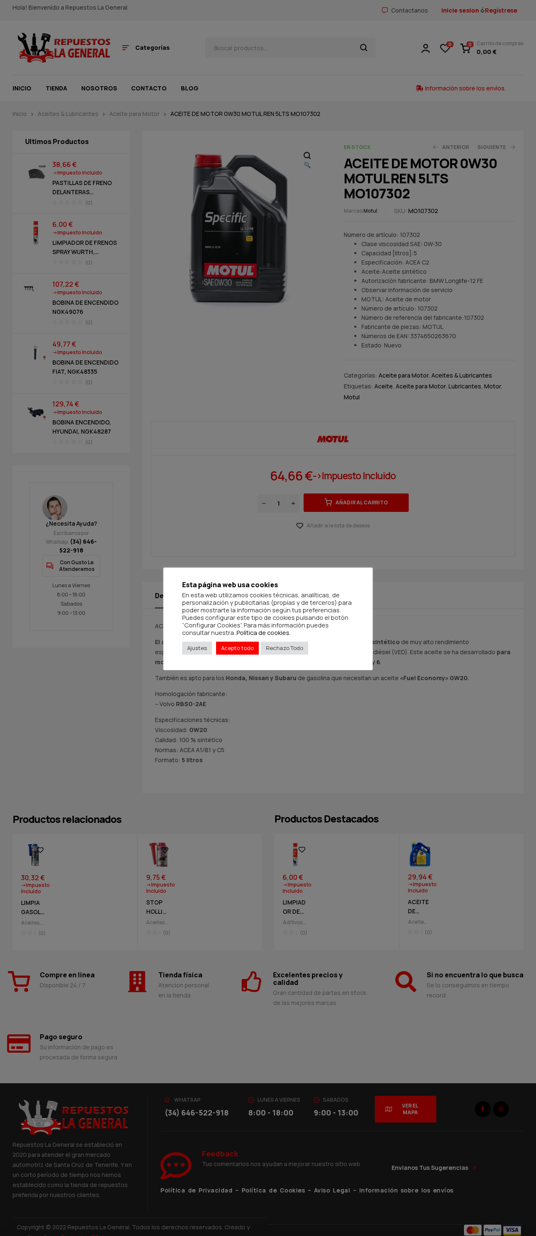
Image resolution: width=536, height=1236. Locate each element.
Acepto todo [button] (237, 648)
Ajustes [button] (197, 648)
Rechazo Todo (284, 648)
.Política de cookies (262, 632)
